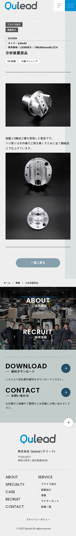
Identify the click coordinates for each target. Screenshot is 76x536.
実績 (17, 283)
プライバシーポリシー (38, 519)
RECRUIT (13, 499)
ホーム (7, 283)
